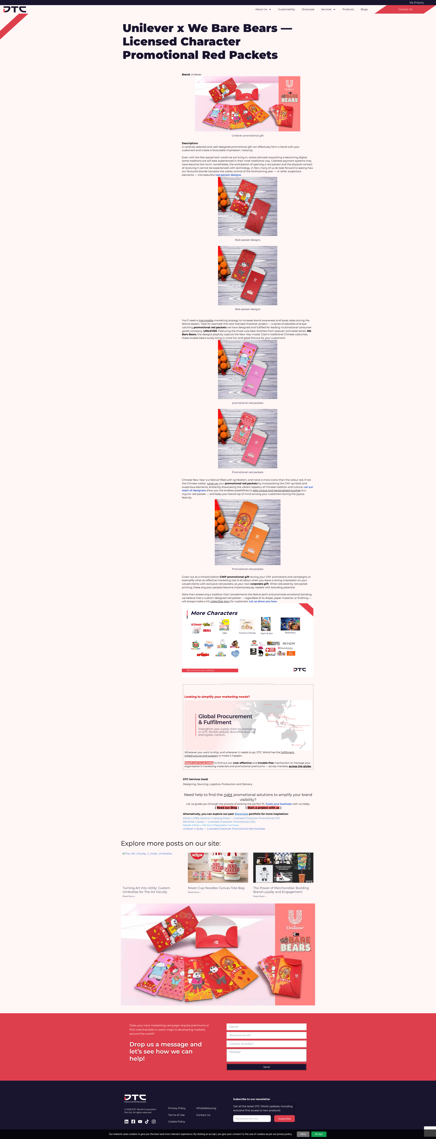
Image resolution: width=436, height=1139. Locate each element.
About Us (261, 9)
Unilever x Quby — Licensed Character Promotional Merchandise (224, 828)
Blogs (364, 9)
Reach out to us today (199, 762)
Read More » (129, 896)
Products (348, 9)
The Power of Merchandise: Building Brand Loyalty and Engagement (281, 890)
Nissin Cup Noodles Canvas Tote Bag (216, 888)
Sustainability (286, 9)
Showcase (308, 9)
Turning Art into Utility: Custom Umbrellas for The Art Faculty (146, 890)
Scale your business (279, 803)
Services (326, 9)
